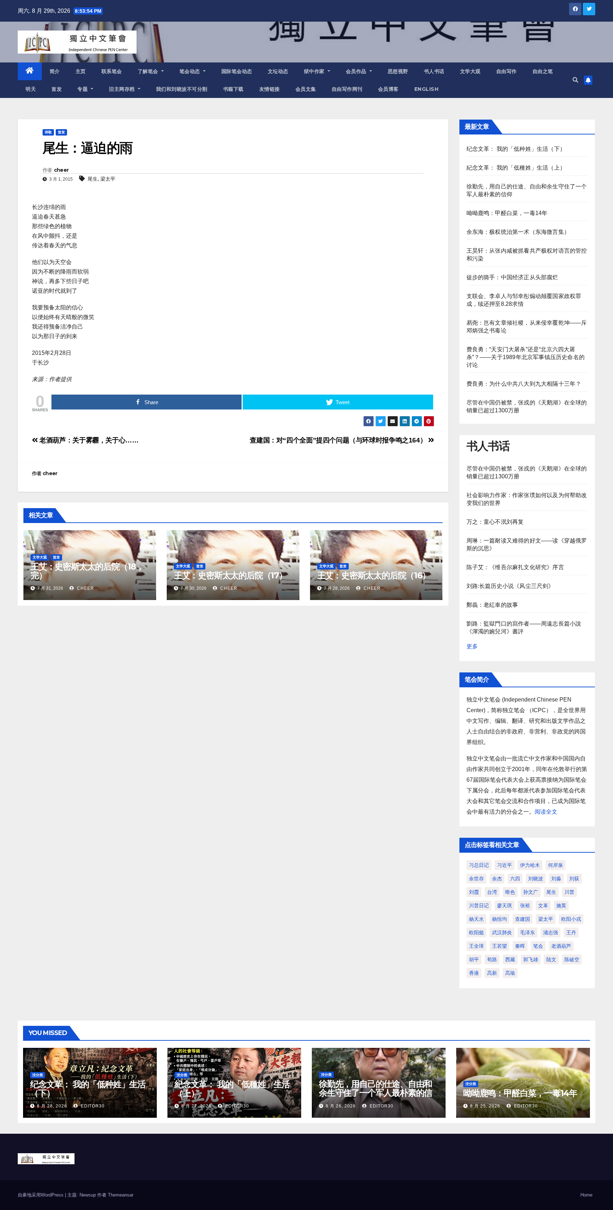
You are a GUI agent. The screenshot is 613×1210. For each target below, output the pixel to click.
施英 (561, 905)
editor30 (92, 1106)
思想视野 (398, 71)
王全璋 (476, 946)
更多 (472, 646)
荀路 (492, 959)
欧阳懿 (476, 932)
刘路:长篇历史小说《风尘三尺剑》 (510, 586)
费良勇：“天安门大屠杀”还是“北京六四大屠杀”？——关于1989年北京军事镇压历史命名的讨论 (525, 357)
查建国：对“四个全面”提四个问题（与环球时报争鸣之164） (339, 440)
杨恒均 (499, 919)
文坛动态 (278, 71)
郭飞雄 (530, 959)
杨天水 (476, 919)
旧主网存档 (122, 89)
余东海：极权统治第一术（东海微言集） (518, 232)
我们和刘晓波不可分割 (182, 89)
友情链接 (269, 89)
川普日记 (479, 905)
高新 (492, 973)
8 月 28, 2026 (52, 1106)
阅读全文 (546, 812)
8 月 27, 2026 (196, 1106)
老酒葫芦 (561, 946)
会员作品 (357, 71)
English (426, 89)
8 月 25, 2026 (485, 1106)
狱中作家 (315, 71)
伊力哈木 (530, 865)
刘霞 (474, 892)
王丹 (571, 932)
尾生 (93, 179)
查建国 (522, 919)
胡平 (474, 959)
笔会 (538, 946)
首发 (56, 89)
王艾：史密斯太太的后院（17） (230, 575)
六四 (515, 878)
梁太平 (107, 179)
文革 (543, 905)
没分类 (37, 1075)
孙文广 (530, 892)
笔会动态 (191, 71)
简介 (55, 71)
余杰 (497, 878)
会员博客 (388, 89)
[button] (575, 80)
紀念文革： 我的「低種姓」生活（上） (516, 168)
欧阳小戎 (571, 919)
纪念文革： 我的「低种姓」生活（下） (516, 149)
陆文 (551, 959)
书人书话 (434, 71)
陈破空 (571, 959)
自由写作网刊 (347, 89)
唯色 (510, 892)
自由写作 (506, 71)
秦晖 (520, 946)
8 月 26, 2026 (341, 1106)
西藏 (510, 959)
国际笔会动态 (236, 71)
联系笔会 (111, 71)
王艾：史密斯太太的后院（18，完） (87, 571)
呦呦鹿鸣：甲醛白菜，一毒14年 (507, 213)
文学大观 (470, 71)
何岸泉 (555, 865)
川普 (569, 892)
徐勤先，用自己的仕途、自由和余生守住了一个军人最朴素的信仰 (375, 1093)
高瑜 (510, 973)
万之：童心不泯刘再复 (495, 522)
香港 (474, 973)
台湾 (492, 892)
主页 (81, 71)
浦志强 (550, 932)
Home (586, 1195)
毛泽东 (527, 932)
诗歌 (48, 132)
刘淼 (556, 878)
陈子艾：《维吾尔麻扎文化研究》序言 (515, 567)
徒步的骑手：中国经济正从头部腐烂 (512, 277)
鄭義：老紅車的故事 (492, 605)
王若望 (499, 946)
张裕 (525, 905)
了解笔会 (149, 71)
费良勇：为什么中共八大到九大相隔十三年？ (523, 384)
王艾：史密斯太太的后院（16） (373, 575)
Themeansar (120, 1195)
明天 (31, 89)
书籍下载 (233, 89)
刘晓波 (535, 878)
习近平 (504, 865)
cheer (61, 170)
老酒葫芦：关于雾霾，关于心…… (88, 440)
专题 (83, 89)
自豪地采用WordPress (41, 1195)
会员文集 (306, 89)
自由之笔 (542, 71)
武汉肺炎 (502, 932)
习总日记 (479, 865)
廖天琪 (504, 905)
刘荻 (574, 878)
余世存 (476, 878)
